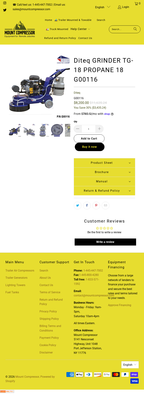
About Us (45, 277)
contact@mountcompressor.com (94, 295)
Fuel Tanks (12, 292)
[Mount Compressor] (20, 29)
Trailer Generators (16, 277)
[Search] (135, 29)
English (100, 7)
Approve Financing (119, 305)
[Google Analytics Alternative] (7, 391)
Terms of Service (50, 292)
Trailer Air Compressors (19, 270)
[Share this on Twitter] (77, 205)
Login (125, 7)
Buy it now (89, 146)
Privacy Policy (48, 311)
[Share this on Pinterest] (96, 205)
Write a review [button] (105, 242)
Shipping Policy (49, 318)
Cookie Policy (48, 345)
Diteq (77, 92)
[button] (80, 29)
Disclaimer (46, 352)
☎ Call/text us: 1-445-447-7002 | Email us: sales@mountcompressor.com (39, 7)
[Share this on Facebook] (87, 205)
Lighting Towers (15, 285)
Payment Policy (49, 337)
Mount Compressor (27, 376)
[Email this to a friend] (105, 205)
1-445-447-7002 (93, 270)
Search (44, 270)
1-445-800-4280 (89, 275)
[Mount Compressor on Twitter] (4, 10)
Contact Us (46, 285)
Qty (75, 121)
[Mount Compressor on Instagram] (4, 3)
